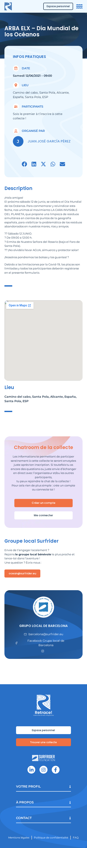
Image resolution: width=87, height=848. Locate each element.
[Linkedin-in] (31, 770)
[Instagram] (43, 770)
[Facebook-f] (56, 770)
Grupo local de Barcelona (43, 626)
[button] (24, 164)
